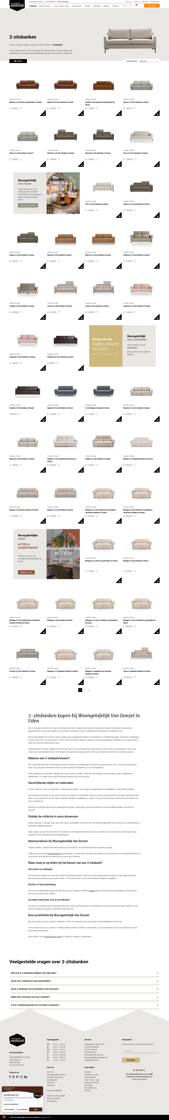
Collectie (19, 45)
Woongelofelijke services (93, 1055)
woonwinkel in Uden (52, 936)
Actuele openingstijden (36, 1)
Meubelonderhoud (91, 1060)
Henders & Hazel (37, 45)
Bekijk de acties (26, 572)
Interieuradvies (90, 1077)
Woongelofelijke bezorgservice (96, 1057)
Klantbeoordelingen (54, 1090)
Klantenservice (155, 1)
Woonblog (88, 1085)
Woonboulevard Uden (55, 1077)
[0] (135, 5)
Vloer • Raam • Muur (92, 1080)
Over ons (128, 1)
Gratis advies (151, 6)
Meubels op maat (91, 1075)
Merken (26, 45)
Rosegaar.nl (43, 1117)
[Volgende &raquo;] (89, 690)
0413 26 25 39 (18, 1065)
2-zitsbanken (57, 45)
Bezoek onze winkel (28, 205)
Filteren (19, 61)
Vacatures (51, 1085)
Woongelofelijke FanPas (56, 1075)
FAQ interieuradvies (91, 1047)
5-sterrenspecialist (139, 1079)
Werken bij (145, 1)
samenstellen (132, 348)
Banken (48, 45)
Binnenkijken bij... (91, 1088)
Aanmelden (131, 1060)
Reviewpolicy (52, 1101)
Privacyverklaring (53, 1098)
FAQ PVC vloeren (90, 1049)
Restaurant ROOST (91, 1082)
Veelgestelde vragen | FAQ (94, 1044)
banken (92, 890)
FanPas (136, 1)
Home (11, 45)
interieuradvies (54, 853)
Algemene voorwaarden (56, 1096)
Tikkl (49, 1117)
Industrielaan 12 (15, 1060)
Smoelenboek (52, 1080)
